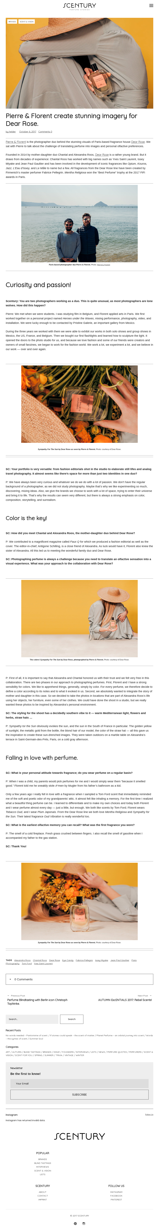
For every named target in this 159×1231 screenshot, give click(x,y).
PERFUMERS (135, 1052)
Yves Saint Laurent (43, 963)
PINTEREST (116, 1199)
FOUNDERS (68, 1052)
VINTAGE (69, 1055)
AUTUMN (16, 1052)
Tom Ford (27, 963)
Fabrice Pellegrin (84, 960)
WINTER (80, 1055)
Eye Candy (67, 960)
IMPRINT (43, 1199)
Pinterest (75, 1223)
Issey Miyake (101, 960)
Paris (134, 960)
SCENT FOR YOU (23, 1055)
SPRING (38, 1055)
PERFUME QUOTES (117, 1052)
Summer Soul (36, 1038)
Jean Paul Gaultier (119, 960)
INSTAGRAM (116, 1192)
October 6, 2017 (27, 131)
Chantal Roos (40, 960)
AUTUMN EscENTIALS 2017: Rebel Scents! (117, 998)
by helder (11, 131)
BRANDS (12, 21)
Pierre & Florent (16, 142)
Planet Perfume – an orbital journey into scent (120, 1035)
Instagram (84, 1223)
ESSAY (57, 1052)
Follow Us (149, 1114)
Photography (12, 963)
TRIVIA (59, 1055)
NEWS (102, 1052)
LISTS (93, 1052)
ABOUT (42, 1192)
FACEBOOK (116, 1195)
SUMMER (49, 1055)
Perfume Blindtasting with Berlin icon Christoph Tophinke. (37, 999)
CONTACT (42, 1195)
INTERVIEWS (82, 1052)
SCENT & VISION (27, 21)
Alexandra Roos (22, 960)
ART (8, 1052)
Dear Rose (138, 142)
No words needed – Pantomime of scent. (27, 1035)
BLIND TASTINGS (32, 1052)
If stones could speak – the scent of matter (72, 1035)
